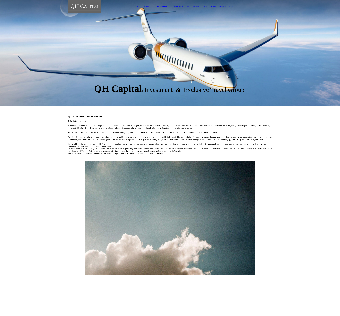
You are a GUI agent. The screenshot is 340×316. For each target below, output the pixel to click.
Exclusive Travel (179, 6)
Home (138, 6)
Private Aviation (198, 6)
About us (148, 6)
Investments (162, 6)
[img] (84, 6)
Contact (233, 6)
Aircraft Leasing (217, 6)
